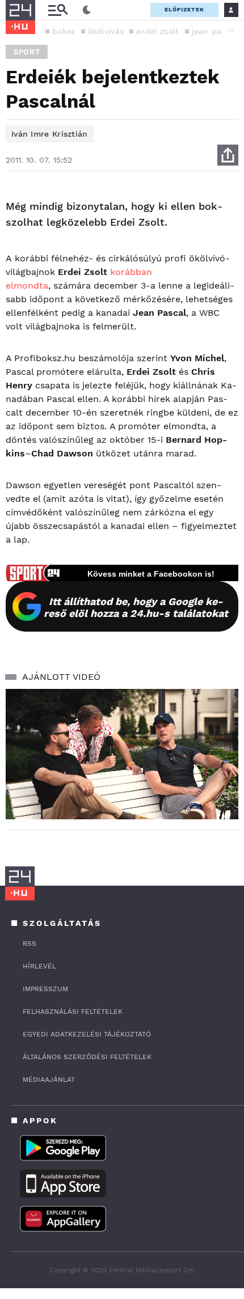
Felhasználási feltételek (73, 1011)
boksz (63, 31)
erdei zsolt (157, 31)
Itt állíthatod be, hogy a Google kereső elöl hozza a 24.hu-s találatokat (136, 607)
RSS (29, 943)
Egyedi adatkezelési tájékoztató (87, 1034)
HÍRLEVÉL (39, 966)
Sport (27, 52)
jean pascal (215, 31)
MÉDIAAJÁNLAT (49, 1080)
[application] (122, 754)
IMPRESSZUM (45, 989)
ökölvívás (106, 31)
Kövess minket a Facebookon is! (150, 573)
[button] (229, 31)
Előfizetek (184, 9)
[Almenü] (58, 10)
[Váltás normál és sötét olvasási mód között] (87, 10)
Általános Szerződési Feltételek (87, 1057)
